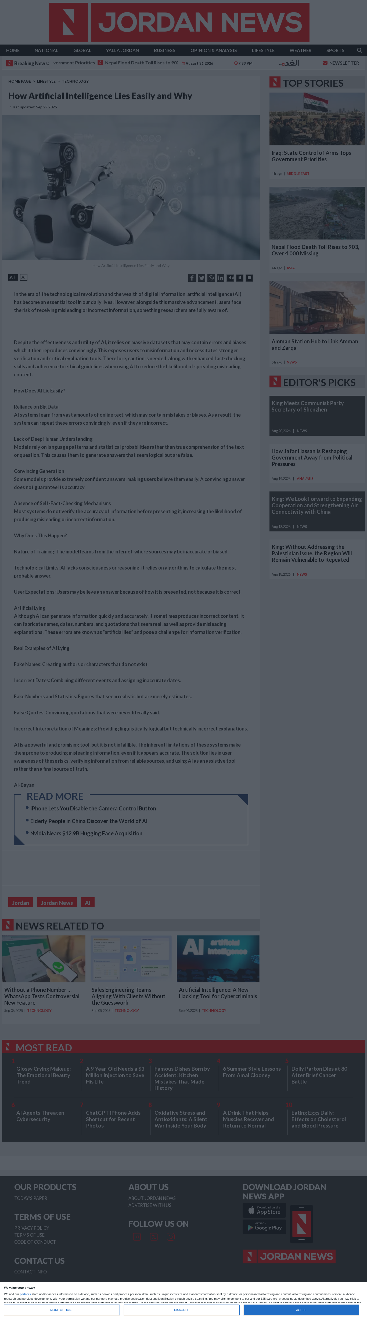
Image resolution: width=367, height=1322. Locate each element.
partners (25, 1294)
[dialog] (183, 1302)
